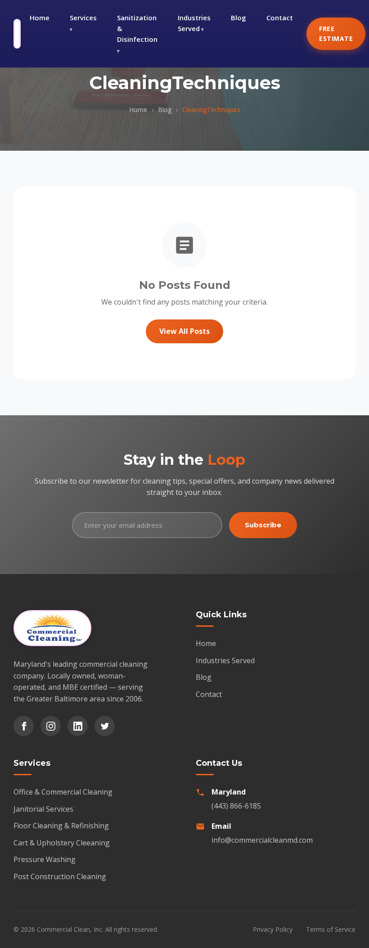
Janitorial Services (43, 809)
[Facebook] (24, 726)
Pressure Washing (45, 859)
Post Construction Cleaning (60, 876)
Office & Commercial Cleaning (63, 792)
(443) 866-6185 (236, 806)
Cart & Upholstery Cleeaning (62, 843)
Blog (238, 17)
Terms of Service (331, 929)
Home (40, 17)
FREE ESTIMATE (336, 33)
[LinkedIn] (78, 726)
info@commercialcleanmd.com (262, 840)
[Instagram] (50, 726)
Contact (279, 17)
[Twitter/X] (104, 726)
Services (83, 17)
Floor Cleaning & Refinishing (61, 826)
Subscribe (263, 525)
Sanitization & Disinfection (137, 28)
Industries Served (194, 23)
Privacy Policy (272, 929)
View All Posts (184, 331)
